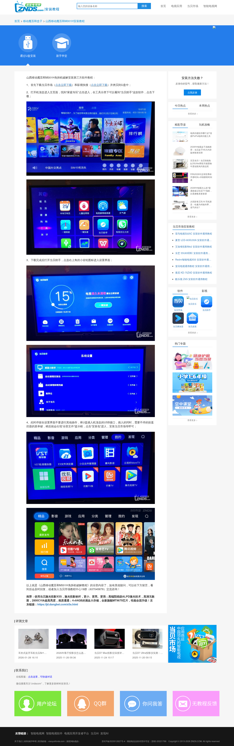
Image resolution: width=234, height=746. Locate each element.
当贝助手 (206, 309)
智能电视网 (210, 6)
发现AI (104, 733)
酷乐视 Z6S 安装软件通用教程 (191, 279)
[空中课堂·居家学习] (192, 405)
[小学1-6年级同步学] (192, 383)
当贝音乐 (192, 303)
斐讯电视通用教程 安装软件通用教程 (193, 266)
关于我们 (18, 741)
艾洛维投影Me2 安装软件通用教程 (193, 246)
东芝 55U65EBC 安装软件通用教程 (193, 253)
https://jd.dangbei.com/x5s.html (57, 604)
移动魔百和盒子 (32, 21)
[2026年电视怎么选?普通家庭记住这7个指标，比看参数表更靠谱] (180, 191)
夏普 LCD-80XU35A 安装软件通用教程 (193, 240)
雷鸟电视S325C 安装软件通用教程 (193, 233)
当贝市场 (192, 6)
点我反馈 (192, 92)
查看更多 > (193, 113)
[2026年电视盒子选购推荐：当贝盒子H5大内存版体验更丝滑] (180, 150)
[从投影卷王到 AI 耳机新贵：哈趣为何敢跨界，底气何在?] (180, 204)
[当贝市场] (192, 644)
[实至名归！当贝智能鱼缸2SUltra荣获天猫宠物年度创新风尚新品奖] (180, 163)
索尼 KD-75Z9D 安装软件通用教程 (193, 272)
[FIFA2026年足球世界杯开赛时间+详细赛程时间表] (180, 177)
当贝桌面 (192, 326)
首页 (163, 6)
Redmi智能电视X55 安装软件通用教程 (193, 259)
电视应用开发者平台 (76, 733)
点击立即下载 (63, 85)
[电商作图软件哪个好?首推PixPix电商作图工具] (180, 136)
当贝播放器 (178, 326)
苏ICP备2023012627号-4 (113, 741)
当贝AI (95, 733)
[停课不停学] (192, 360)
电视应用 (176, 6)
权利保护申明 (30, 741)
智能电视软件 (54, 733)
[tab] (28, 42)
